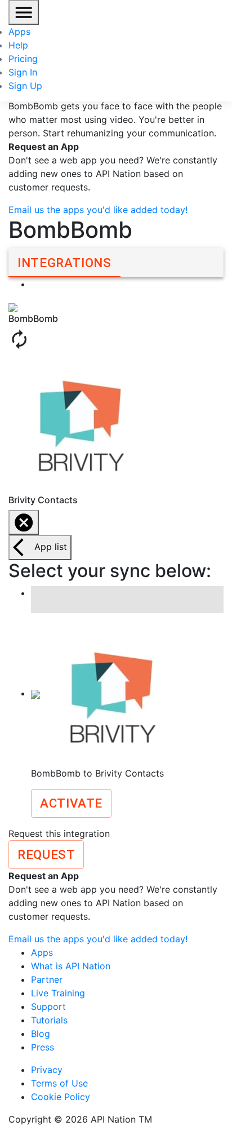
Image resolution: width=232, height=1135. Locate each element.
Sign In (22, 72)
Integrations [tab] (64, 262)
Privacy (47, 1069)
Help (18, 45)
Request (46, 854)
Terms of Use (59, 1083)
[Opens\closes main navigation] (23, 12)
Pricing (23, 58)
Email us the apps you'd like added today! (98, 209)
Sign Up (25, 85)
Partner (47, 979)
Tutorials (49, 1020)
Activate (71, 803)
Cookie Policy (60, 1096)
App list (50, 546)
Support (48, 1006)
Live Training (58, 993)
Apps (19, 31)
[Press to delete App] (23, 522)
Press (42, 1047)
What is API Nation (70, 966)
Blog (40, 1033)
